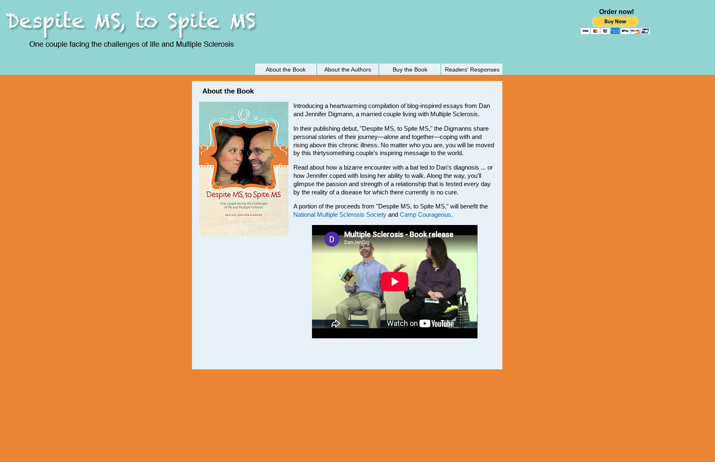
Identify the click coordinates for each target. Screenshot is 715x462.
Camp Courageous (425, 214)
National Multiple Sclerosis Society (339, 214)
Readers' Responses (472, 69)
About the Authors (347, 69)
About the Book (286, 69)
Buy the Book (410, 69)
